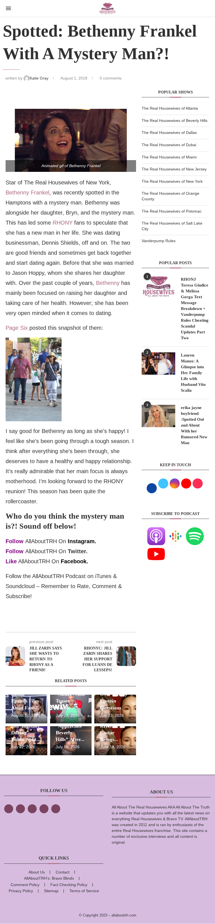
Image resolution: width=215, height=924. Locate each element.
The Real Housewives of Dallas (169, 132)
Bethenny (108, 283)
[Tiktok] (43, 808)
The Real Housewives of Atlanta (170, 108)
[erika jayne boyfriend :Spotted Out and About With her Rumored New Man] (158, 416)
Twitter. (78, 551)
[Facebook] (8, 808)
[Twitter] (20, 808)
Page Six (17, 328)
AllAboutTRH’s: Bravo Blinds (49, 878)
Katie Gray (40, 78)
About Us (37, 872)
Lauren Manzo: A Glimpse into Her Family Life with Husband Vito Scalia (193, 373)
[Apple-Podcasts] (156, 530)
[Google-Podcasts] (175, 530)
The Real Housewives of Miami (169, 157)
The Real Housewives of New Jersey (174, 169)
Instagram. (82, 541)
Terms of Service (84, 891)
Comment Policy (25, 884)
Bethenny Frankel (27, 192)
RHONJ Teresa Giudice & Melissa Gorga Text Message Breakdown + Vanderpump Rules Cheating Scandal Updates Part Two (195, 308)
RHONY (63, 223)
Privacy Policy (21, 891)
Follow (15, 541)
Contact (62, 872)
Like (11, 561)
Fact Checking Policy (68, 884)
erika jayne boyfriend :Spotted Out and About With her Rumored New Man (194, 425)
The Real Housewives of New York (172, 181)
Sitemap (51, 891)
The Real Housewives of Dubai (169, 145)
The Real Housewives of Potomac (172, 211)
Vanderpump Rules (159, 241)
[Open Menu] (8, 8)
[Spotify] (195, 530)
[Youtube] (156, 548)
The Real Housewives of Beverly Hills (174, 120)
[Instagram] (32, 808)
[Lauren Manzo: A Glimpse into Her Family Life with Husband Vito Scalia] (158, 363)
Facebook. (74, 561)
